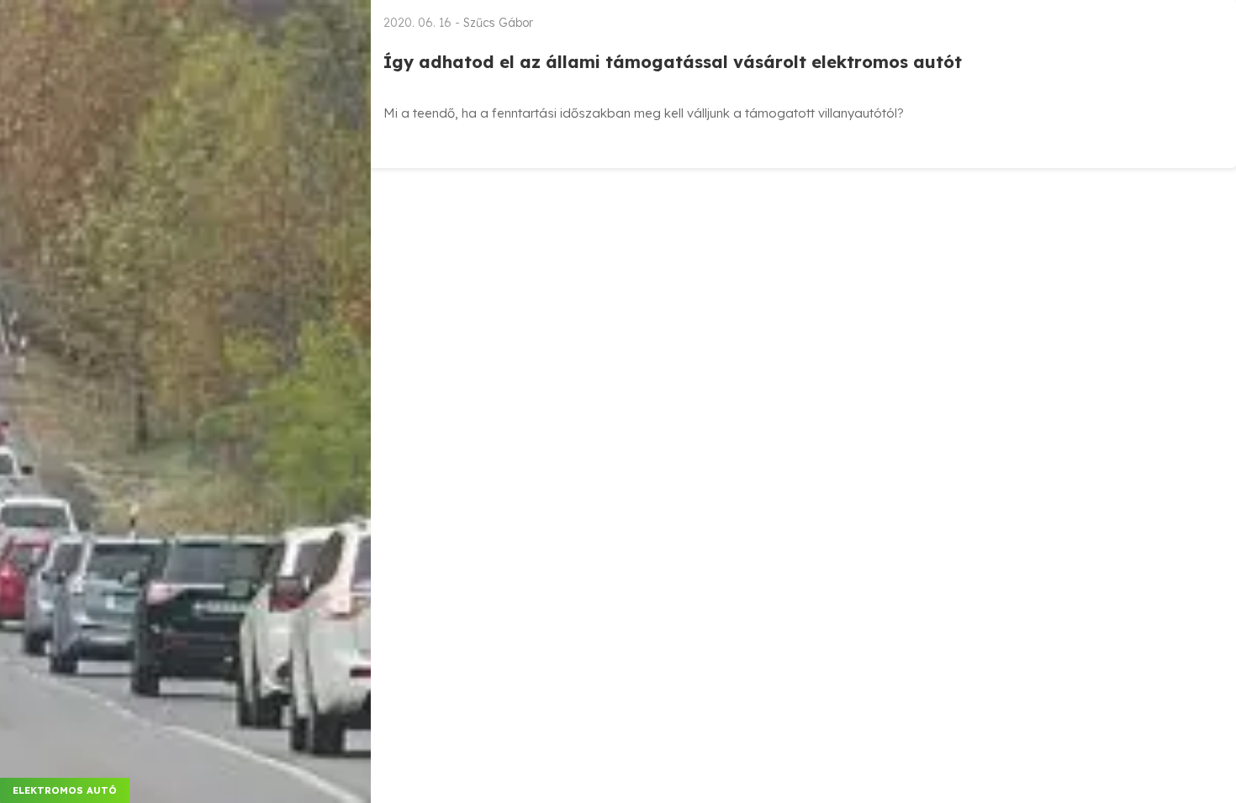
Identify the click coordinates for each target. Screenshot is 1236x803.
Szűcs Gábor (498, 22)
